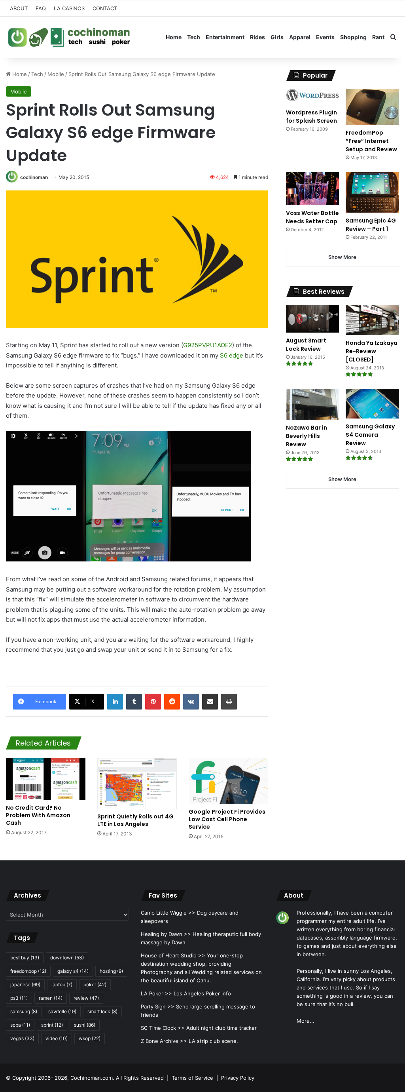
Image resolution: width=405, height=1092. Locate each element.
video (56, 1038)
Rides (257, 37)
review (86, 998)
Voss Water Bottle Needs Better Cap (312, 217)
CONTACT (105, 8)
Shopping (353, 37)
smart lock (102, 1011)
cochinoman (34, 177)
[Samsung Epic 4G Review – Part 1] (372, 192)
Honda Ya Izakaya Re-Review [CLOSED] (371, 351)
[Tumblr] (134, 702)
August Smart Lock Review (306, 345)
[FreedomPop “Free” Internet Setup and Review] (372, 107)
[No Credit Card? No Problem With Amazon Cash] (45, 779)
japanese (25, 984)
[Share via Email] (210, 702)
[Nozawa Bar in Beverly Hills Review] (312, 404)
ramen (50, 998)
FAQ (41, 8)
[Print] (229, 702)
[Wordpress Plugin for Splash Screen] (312, 97)
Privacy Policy (237, 1078)
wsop (89, 1038)
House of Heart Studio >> (173, 955)
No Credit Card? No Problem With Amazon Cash (38, 815)
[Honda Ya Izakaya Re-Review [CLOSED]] (372, 320)
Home (174, 37)
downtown (67, 958)
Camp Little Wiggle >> (168, 912)
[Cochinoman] (69, 37)
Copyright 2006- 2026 (39, 1078)
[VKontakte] (191, 702)
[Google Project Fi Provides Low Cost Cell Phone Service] (228, 781)
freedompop (28, 971)
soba (20, 1025)
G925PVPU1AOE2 (207, 345)
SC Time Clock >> (163, 1028)
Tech (193, 37)
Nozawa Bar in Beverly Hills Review (306, 436)
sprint (52, 1025)
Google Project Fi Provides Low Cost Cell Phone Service (227, 819)
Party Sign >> (157, 1006)
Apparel (299, 37)
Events (325, 37)
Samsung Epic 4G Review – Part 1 (371, 225)
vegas (22, 1038)
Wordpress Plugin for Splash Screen (311, 116)
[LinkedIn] (115, 702)
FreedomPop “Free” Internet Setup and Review (371, 141)
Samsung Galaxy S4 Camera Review (370, 434)
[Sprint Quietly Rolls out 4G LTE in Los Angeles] (137, 783)
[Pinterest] (153, 702)
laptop (61, 984)
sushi (84, 1025)
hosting (111, 971)
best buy (24, 958)
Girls (277, 37)
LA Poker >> (156, 993)
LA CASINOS (69, 8)
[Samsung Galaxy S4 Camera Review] (372, 404)
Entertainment (225, 37)
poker (94, 984)
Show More (342, 257)
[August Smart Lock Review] (312, 319)
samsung (23, 1011)
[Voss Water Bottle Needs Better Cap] (312, 188)
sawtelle (62, 1011)
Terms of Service (192, 1078)
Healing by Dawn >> (166, 934)
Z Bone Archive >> (164, 1041)
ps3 (19, 998)
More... (305, 1021)
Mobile (55, 74)
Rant (378, 37)
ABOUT (19, 8)
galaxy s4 (73, 971)
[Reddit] (172, 702)
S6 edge (231, 355)
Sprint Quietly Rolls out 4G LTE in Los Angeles (135, 820)
